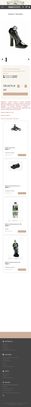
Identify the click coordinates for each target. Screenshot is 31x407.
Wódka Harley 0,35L (10, 147)
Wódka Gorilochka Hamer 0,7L (12, 186)
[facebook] (3, 395)
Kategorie (11, 14)
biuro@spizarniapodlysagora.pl (11, 392)
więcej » (7, 149)
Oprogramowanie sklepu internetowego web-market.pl (18, 403)
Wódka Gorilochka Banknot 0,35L (13, 224)
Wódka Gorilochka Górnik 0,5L (12, 262)
